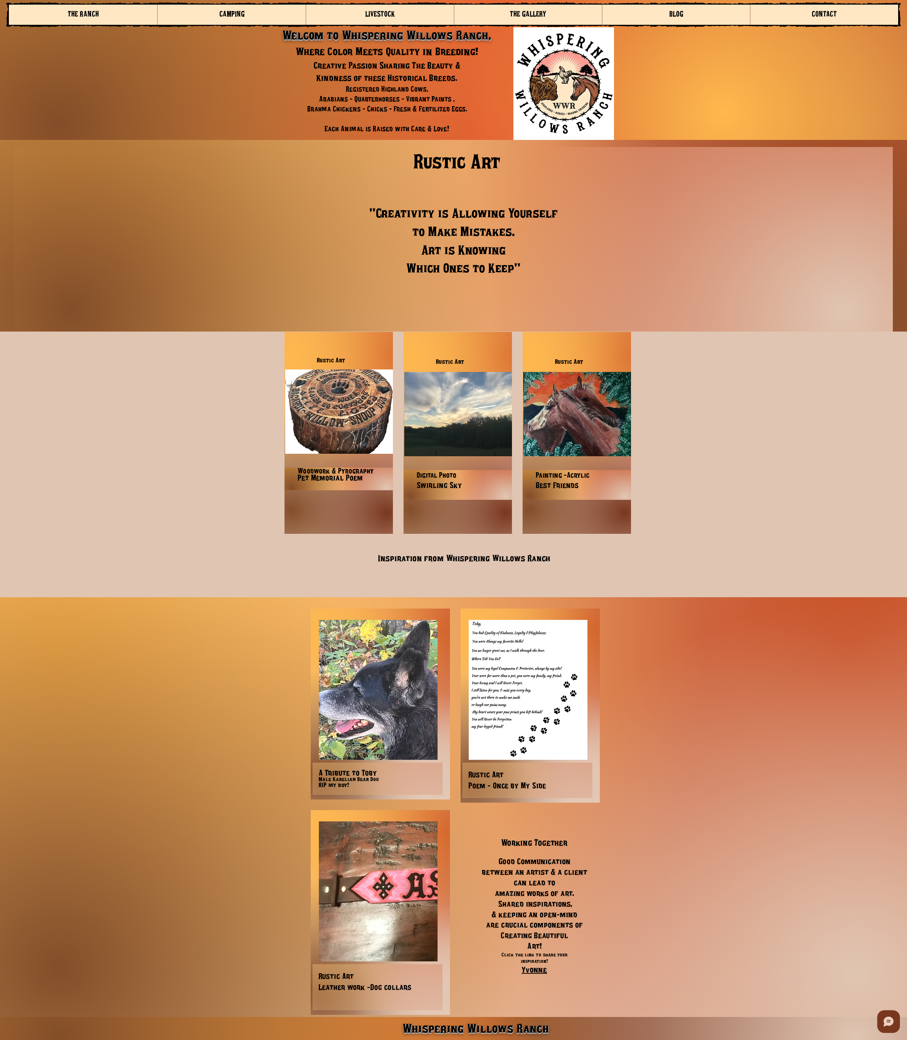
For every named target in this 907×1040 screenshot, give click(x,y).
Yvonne (534, 970)
